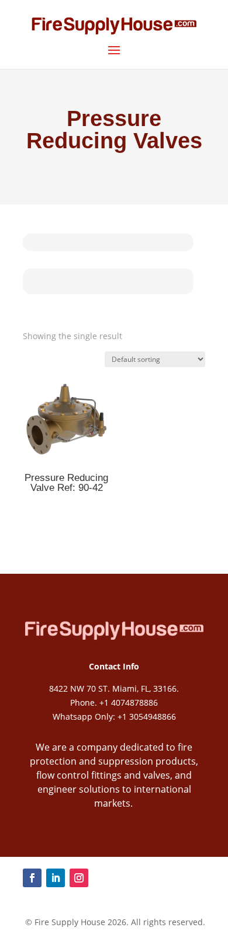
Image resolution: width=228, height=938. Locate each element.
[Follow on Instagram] (79, 878)
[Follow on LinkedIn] (55, 878)
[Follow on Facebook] (32, 878)
